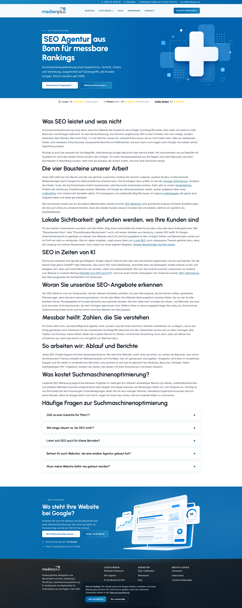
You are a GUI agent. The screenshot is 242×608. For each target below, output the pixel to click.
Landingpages (170, 193)
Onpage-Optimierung (175, 181)
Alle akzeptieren (95, 599)
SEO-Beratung (133, 203)
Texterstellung (183, 185)
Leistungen (105, 11)
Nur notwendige (118, 599)
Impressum (177, 571)
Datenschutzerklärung (119, 592)
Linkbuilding (49, 193)
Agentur (89, 11)
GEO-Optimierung (189, 273)
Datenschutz (178, 575)
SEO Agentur (110, 575)
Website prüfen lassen (94, 85)
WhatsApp (131, 2)
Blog (121, 11)
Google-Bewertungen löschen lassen (154, 244)
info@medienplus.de (191, 2)
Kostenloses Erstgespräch (58, 85)
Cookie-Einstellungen (182, 580)
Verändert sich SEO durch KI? (95, 273)
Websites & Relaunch (114, 571)
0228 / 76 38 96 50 (112, 2)
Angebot (149, 11)
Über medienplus (146, 571)
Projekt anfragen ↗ (187, 10)
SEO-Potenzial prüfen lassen (60, 534)
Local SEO (139, 240)
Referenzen (134, 11)
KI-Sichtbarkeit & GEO (114, 580)
